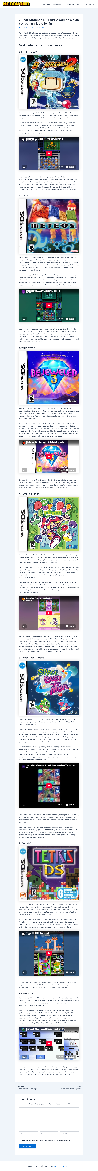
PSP (78, 4)
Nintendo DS (69, 4)
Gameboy (46, 4)
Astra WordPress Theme (61, 1166)
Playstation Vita (89, 4)
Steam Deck (57, 4)
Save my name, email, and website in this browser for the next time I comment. (46, 1140)
